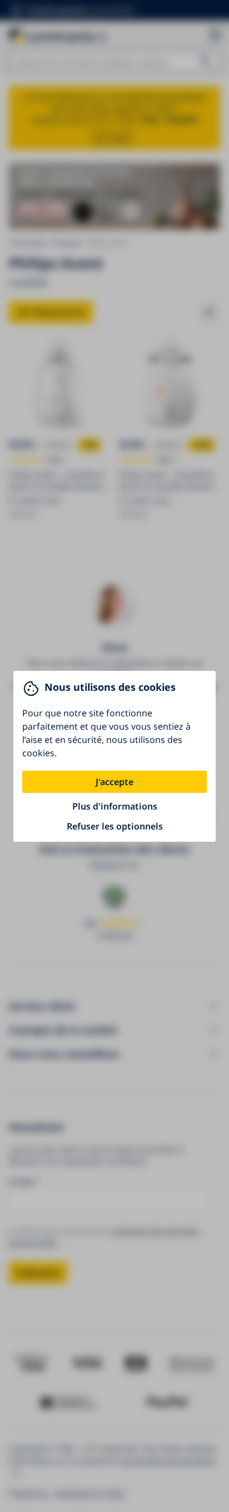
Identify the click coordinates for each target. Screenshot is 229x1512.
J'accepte (114, 782)
